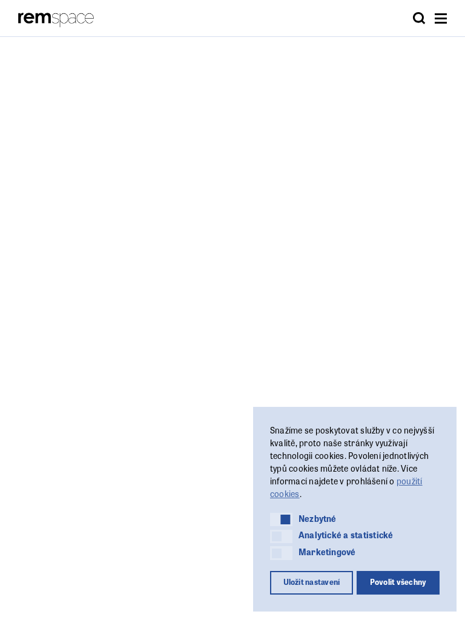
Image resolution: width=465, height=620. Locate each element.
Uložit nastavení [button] (311, 581)
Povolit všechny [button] (398, 581)
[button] (281, 519)
